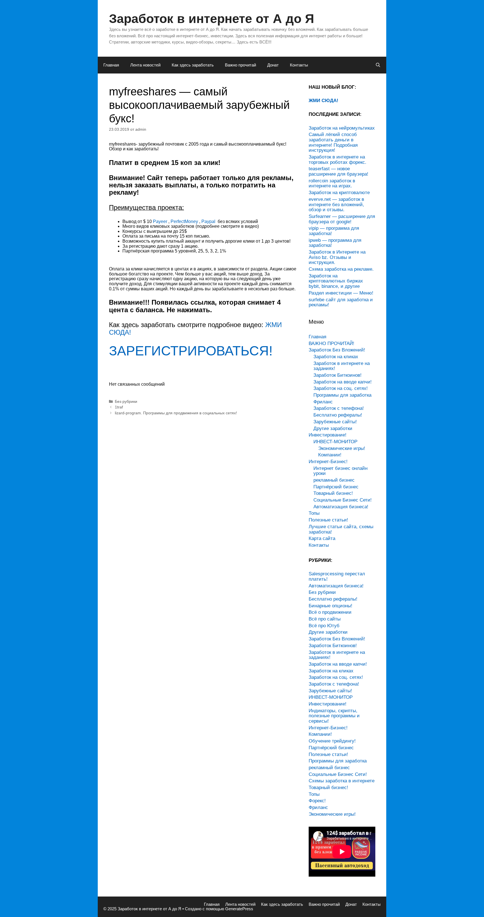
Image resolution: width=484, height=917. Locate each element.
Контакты (299, 65)
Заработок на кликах (335, 356)
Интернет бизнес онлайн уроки (340, 471)
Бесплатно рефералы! (337, 415)
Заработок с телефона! (338, 408)
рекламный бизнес (334, 480)
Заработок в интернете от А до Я (211, 19)
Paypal (209, 221)
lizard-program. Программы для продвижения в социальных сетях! (176, 413)
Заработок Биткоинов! (337, 375)
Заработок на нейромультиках (342, 128)
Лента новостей (145, 65)
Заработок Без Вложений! (337, 350)
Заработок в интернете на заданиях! (341, 366)
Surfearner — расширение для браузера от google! (342, 219)
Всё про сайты (325, 619)
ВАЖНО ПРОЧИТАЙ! (331, 343)
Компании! (329, 455)
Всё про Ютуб (324, 625)
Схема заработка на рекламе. (341, 269)
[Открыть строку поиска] (378, 65)
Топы (314, 513)
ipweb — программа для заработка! (335, 243)
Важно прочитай (240, 65)
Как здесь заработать (193, 65)
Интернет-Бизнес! (328, 461)
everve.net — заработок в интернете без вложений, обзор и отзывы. (336, 204)
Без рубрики (126, 401)
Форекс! (317, 800)
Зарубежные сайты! (335, 421)
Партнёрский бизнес (336, 486)
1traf (119, 407)
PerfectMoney (184, 221)
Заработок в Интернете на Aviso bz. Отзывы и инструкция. (337, 257)
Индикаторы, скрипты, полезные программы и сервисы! (334, 716)
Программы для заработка (342, 395)
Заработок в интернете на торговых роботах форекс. (337, 159)
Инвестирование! (327, 435)
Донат (273, 65)
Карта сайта (322, 538)
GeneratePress (239, 908)
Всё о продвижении (330, 612)
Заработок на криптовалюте (339, 192)
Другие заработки (332, 428)
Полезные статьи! (328, 520)
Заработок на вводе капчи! (342, 382)
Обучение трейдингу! (332, 741)
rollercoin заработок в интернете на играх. (332, 183)
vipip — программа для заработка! (334, 231)
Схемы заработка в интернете (341, 780)
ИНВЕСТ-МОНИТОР (335, 441)
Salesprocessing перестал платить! (337, 576)
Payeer (160, 221)
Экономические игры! (341, 448)
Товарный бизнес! (333, 493)
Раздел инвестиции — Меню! (341, 293)
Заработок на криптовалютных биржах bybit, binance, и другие (336, 281)
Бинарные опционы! (330, 605)
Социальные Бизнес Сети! (342, 500)
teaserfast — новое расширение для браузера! (338, 171)
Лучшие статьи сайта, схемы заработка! (341, 529)
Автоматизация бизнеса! (340, 506)
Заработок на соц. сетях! (340, 388)
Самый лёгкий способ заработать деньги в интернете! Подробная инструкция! (333, 142)
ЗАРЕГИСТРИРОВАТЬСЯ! (191, 350)
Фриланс (323, 402)
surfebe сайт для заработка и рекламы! (341, 302)
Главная (111, 65)
